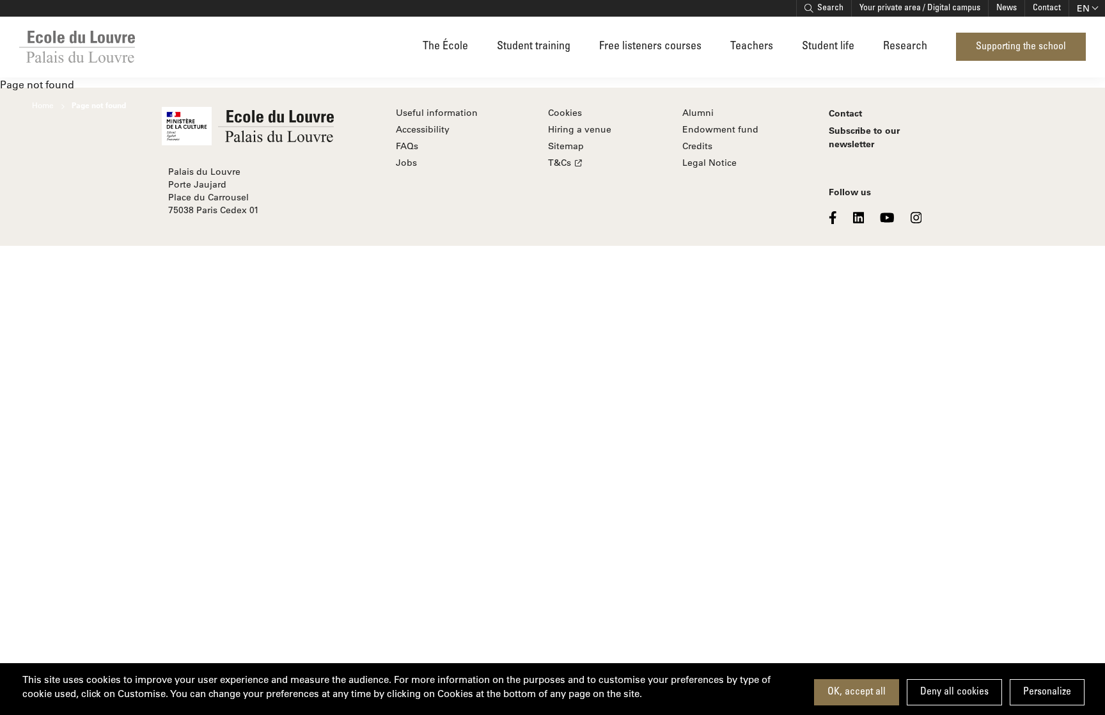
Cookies (565, 112)
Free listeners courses (650, 46)
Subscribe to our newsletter (864, 137)
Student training (533, 46)
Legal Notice (709, 162)
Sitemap (566, 146)
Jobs (406, 162)
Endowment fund (720, 129)
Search (830, 8)
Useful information (437, 112)
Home (43, 105)
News (1006, 8)
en (1083, 8)
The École (445, 46)
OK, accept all (856, 692)
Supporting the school (1021, 47)
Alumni (698, 112)
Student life (828, 46)
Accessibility (423, 129)
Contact (1047, 8)
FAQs (407, 146)
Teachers (751, 46)
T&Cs (559, 162)
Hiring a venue (579, 129)
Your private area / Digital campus (919, 8)
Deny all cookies (954, 692)
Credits (697, 146)
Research (905, 46)
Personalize (1047, 692)
